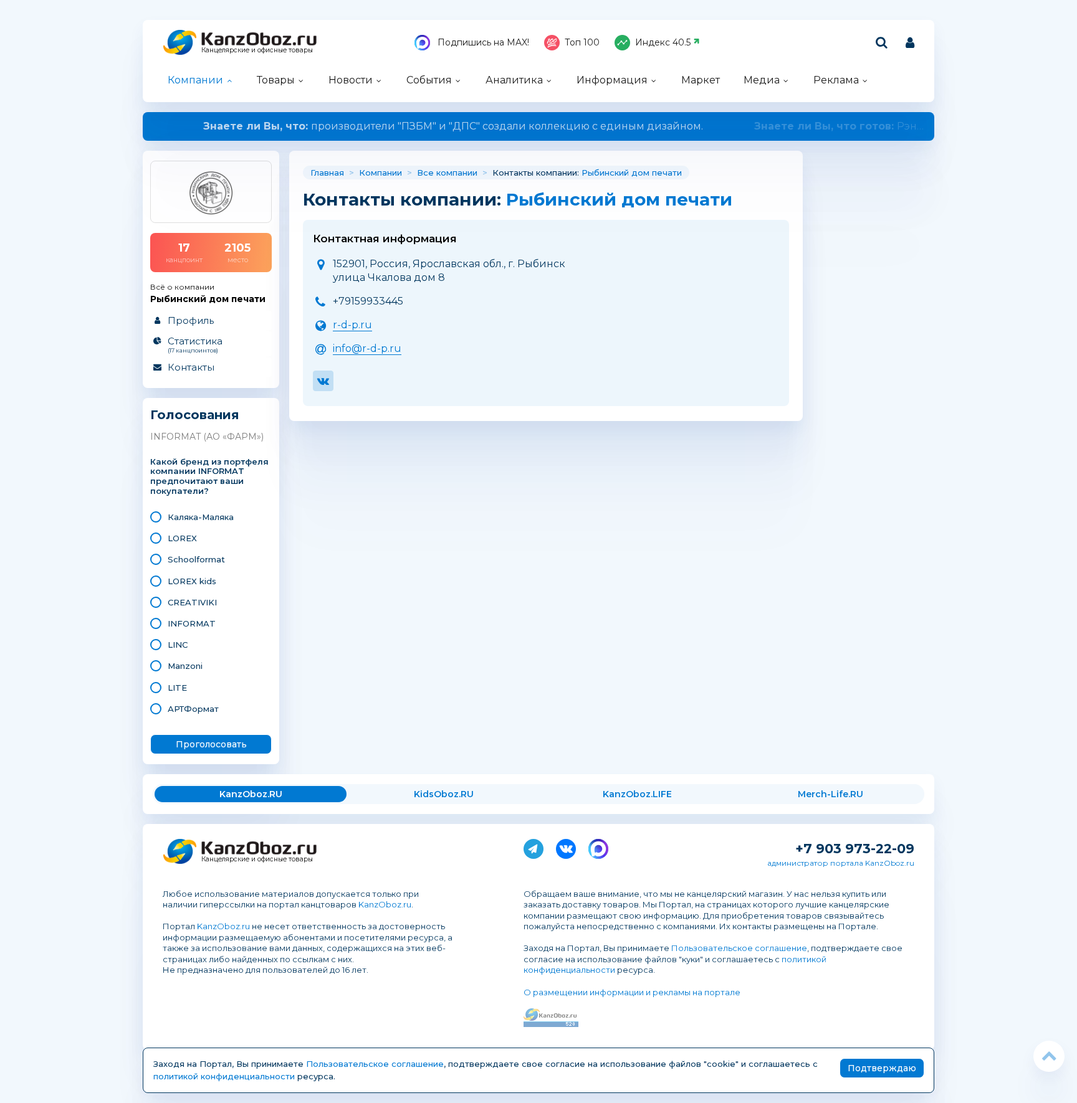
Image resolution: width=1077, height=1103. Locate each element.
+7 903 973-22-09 (854, 848)
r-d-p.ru (352, 325)
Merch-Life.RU (830, 794)
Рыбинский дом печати (632, 172)
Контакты (191, 367)
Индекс (663, 42)
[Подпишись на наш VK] (566, 846)
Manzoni (185, 666)
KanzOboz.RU (250, 794)
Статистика (195, 344)
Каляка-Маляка (201, 517)
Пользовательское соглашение (739, 948)
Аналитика (514, 80)
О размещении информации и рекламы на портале (632, 992)
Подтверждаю (882, 1068)
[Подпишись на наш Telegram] (533, 846)
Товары (276, 80)
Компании (195, 80)
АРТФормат (193, 709)
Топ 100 (582, 42)
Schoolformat (196, 559)
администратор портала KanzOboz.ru (840, 863)
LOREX (182, 538)
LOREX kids (192, 581)
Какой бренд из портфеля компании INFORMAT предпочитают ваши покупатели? (209, 476)
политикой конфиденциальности (224, 1076)
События (429, 80)
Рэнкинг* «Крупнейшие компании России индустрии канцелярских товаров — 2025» (538, 126)
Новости (350, 80)
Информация (612, 80)
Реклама (836, 80)
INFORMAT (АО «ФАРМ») (207, 436)
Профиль (191, 320)
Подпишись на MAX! (482, 42)
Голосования (194, 415)
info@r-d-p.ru (367, 348)
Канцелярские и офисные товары (257, 50)
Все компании (447, 172)
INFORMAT (192, 623)
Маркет (700, 80)
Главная (327, 172)
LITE (177, 688)
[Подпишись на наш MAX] (598, 846)
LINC (178, 645)
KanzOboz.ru (384, 904)
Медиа (762, 80)
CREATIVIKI (192, 602)
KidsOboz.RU (444, 794)
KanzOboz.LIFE (637, 794)
